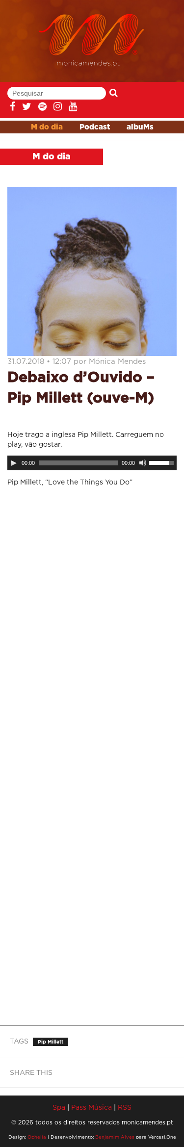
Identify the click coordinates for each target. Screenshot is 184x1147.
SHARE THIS (31, 1072)
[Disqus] (92, 624)
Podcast (94, 127)
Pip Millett (50, 1042)
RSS (124, 1107)
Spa (59, 1107)
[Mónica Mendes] (92, 40)
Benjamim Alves (114, 1137)
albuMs (140, 127)
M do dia (47, 127)
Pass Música (91, 1107)
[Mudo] (143, 463)
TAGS (19, 1041)
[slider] (163, 462)
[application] (92, 463)
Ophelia (36, 1137)
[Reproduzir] (14, 463)
